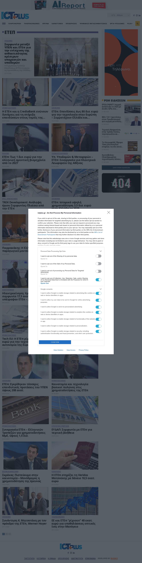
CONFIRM (55, 342)
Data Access (71, 350)
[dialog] (71, 281)
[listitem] (71, 251)
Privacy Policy (83, 350)
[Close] (109, 213)
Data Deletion (58, 350)
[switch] (98, 256)
